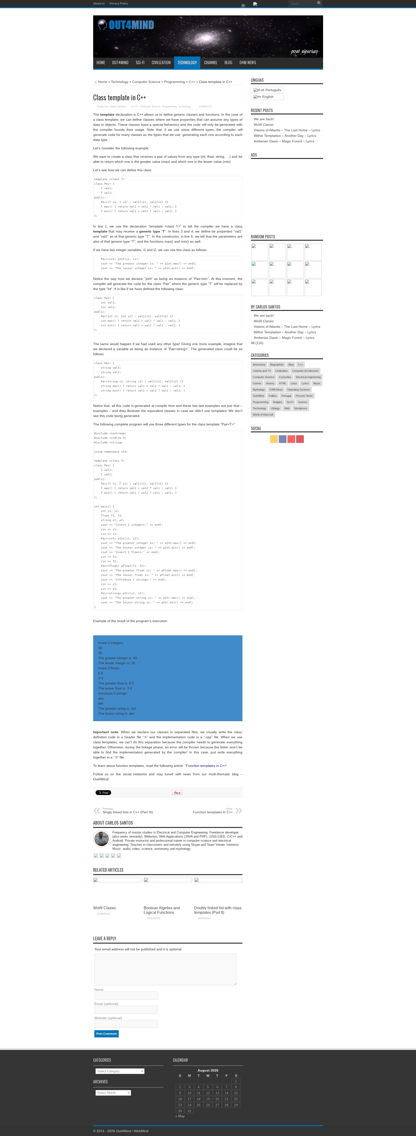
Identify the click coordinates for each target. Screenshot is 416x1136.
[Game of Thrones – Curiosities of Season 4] (313, 269)
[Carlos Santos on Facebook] (101, 856)
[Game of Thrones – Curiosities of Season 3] (259, 252)
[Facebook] (271, 3)
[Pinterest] (277, 3)
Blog (228, 62)
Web (287, 408)
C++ (192, 82)
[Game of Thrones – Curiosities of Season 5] (259, 287)
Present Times (304, 395)
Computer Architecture (305, 370)
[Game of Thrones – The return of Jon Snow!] (313, 287)
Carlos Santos (117, 106)
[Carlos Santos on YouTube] (113, 856)
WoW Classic (104, 908)
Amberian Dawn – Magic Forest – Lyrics (284, 141)
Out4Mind (120, 62)
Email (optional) (106, 1004)
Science (302, 402)
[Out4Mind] (208, 54)
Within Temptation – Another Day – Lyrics (285, 136)
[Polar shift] (277, 252)
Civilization (161, 62)
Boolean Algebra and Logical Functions (162, 910)
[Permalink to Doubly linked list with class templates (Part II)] (218, 881)
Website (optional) (108, 1018)
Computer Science (146, 82)
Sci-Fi (140, 62)
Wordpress (300, 408)
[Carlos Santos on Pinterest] (119, 856)
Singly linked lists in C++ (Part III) (128, 810)
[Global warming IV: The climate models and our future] (313, 252)
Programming (174, 82)
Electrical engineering (308, 377)
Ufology (275, 408)
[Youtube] (282, 3)
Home (101, 62)
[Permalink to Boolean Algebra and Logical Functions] (168, 881)
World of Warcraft (263, 414)
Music (316, 383)
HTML (282, 383)
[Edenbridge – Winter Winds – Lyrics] (277, 269)
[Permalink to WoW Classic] (117, 881)
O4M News (248, 62)
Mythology (259, 389)
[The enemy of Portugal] (295, 287)
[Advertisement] (287, 191)
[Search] (319, 3)
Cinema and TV (262, 370)
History (270, 383)
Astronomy (259, 364)
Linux (294, 383)
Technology (187, 62)
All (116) (257, 343)
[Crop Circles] (277, 287)
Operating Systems (298, 389)
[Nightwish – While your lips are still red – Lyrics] (259, 269)
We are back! (264, 119)
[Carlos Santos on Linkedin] (107, 856)
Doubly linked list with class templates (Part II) (217, 910)
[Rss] (265, 3)
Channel (210, 62)
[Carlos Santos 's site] (96, 856)
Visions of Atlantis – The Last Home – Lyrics (287, 130)
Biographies (277, 364)
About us (99, 3)
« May (180, 1116)
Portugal (286, 395)
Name (99, 989)
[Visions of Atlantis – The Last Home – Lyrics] (295, 269)
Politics (273, 395)
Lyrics (305, 383)
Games (257, 383)
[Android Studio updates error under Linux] (295, 252)
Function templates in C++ (206, 766)
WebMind (141, 1131)
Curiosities (285, 377)
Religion (277, 402)
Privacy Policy (119, 3)
